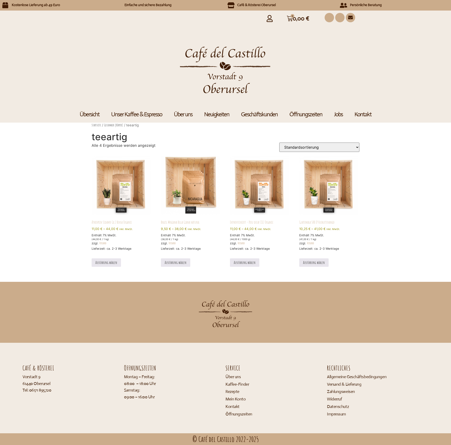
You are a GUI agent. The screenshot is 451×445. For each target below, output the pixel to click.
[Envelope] (350, 17)
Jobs (338, 114)
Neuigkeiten (216, 114)
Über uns (183, 114)
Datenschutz (338, 406)
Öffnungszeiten (305, 114)
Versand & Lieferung (344, 384)
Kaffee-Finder (237, 384)
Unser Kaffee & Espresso (136, 114)
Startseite (96, 125)
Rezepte (232, 391)
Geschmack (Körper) (113, 125)
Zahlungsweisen (341, 391)
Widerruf (334, 399)
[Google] (340, 17)
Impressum (336, 414)
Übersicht (89, 114)
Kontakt (362, 114)
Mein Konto (236, 399)
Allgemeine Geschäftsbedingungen (356, 376)
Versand (102, 243)
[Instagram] (329, 17)
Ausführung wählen (106, 262)
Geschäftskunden (259, 114)
